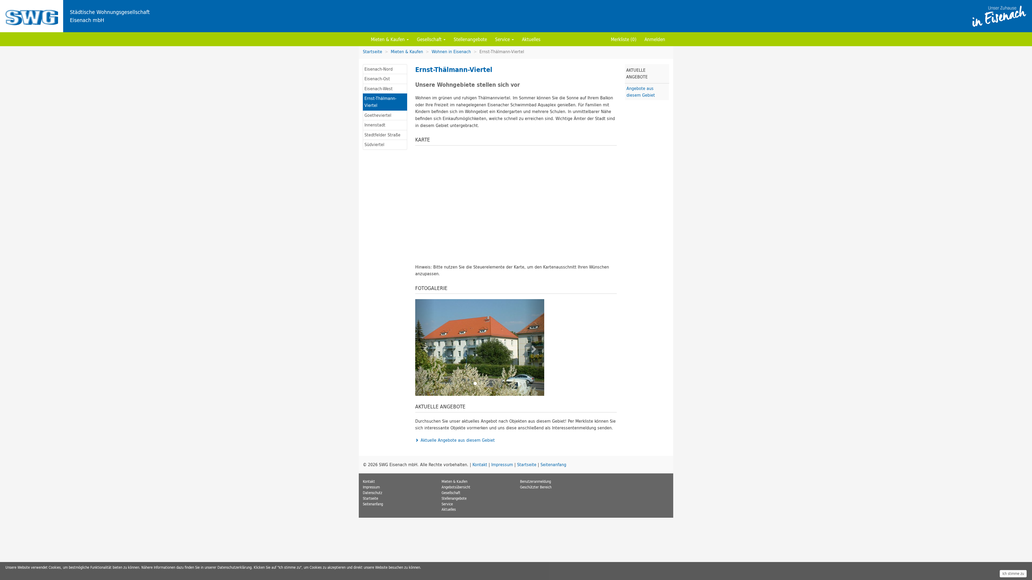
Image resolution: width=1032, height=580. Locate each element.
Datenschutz (372, 493)
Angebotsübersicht (456, 487)
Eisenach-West (378, 88)
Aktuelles (531, 39)
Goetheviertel (377, 115)
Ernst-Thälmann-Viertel (380, 102)
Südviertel (374, 144)
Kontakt (479, 464)
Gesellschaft (430, 39)
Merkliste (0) (623, 39)
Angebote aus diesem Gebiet (640, 92)
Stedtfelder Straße (382, 135)
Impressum (502, 464)
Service (503, 39)
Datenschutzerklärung (234, 567)
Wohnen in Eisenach (451, 51)
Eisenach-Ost (377, 78)
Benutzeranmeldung (535, 481)
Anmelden (654, 39)
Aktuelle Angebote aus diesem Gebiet (458, 440)
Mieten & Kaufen (388, 39)
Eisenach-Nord (378, 69)
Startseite (31, 16)
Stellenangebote (470, 39)
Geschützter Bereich (535, 487)
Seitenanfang (553, 464)
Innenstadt (374, 125)
